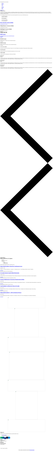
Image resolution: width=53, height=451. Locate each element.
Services (3, 7)
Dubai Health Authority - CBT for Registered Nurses (10, 292)
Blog (2, 5)
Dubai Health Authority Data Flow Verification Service (11, 266)
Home (2, 3)
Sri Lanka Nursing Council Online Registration (9, 272)
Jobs (2, 4)
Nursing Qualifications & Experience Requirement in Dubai (12, 279)
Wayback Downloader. (32, 449)
